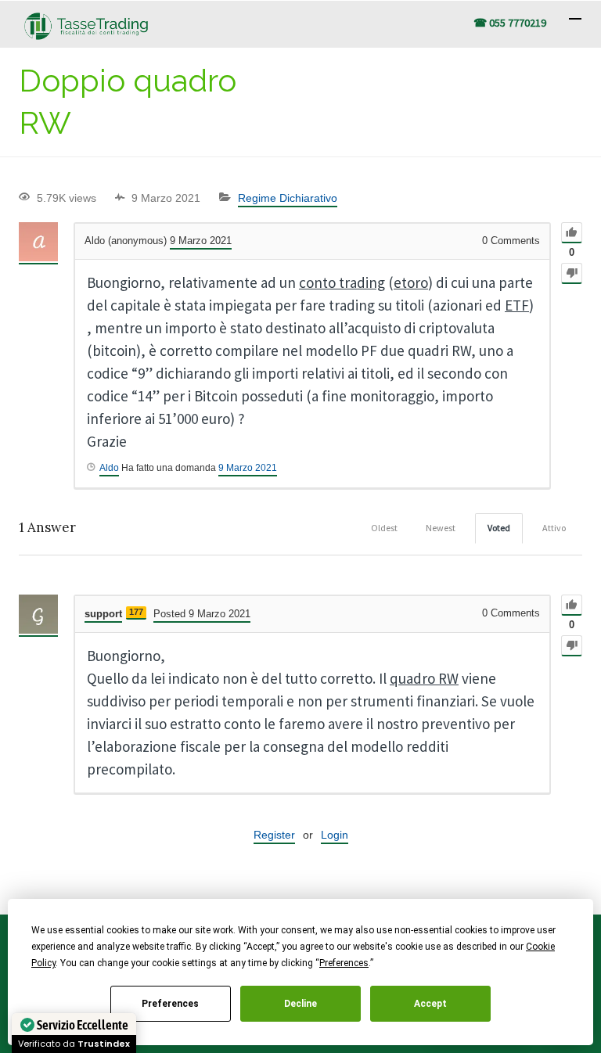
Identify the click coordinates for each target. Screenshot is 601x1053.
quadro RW (424, 678)
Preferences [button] (344, 963)
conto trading (342, 282)
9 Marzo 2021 (247, 467)
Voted (499, 528)
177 (136, 611)
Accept (430, 1003)
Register (274, 834)
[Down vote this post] (571, 273)
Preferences (170, 1003)
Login (334, 834)
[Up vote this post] (571, 232)
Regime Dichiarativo (287, 198)
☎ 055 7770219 (509, 23)
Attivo (554, 528)
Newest (440, 528)
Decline (300, 1003)
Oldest (384, 528)
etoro (411, 282)
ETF (517, 305)
